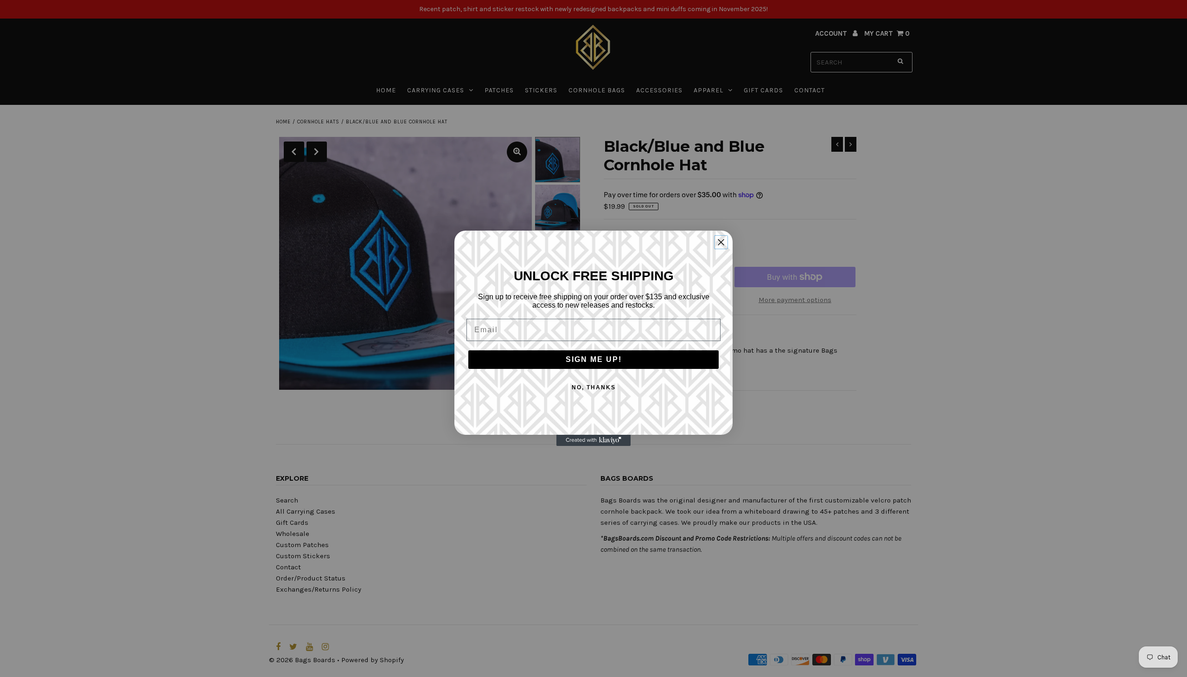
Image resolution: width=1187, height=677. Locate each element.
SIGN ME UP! (594, 359)
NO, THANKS (594, 387)
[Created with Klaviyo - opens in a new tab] (593, 440)
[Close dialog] (721, 242)
